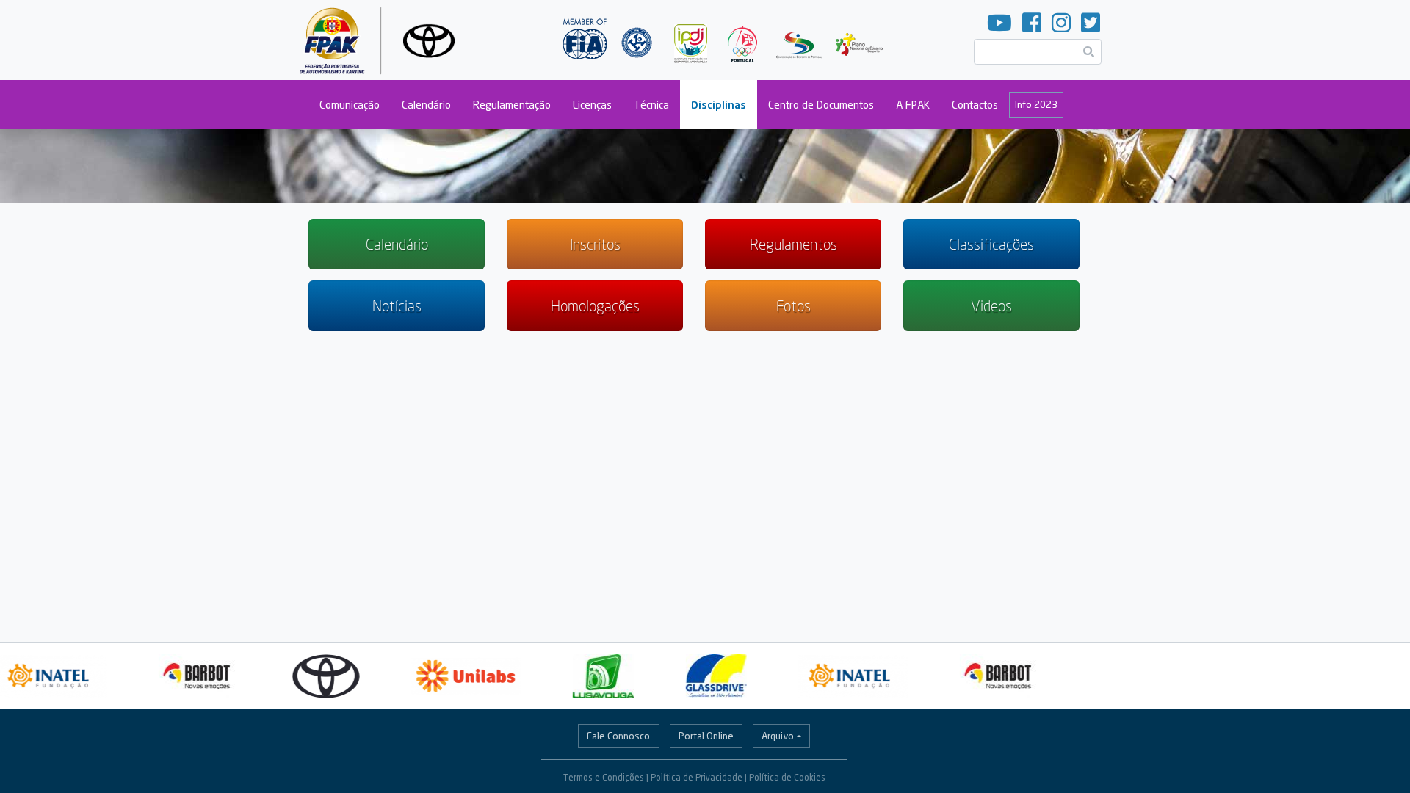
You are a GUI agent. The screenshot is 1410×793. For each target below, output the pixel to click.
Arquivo (778, 736)
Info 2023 (1036, 104)
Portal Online (706, 736)
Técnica (651, 104)
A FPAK (913, 104)
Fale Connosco (618, 736)
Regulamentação (512, 104)
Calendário (426, 104)
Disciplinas (718, 104)
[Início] (383, 40)
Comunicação (349, 104)
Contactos (975, 104)
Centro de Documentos (821, 104)
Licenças (592, 104)
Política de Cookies (787, 777)
